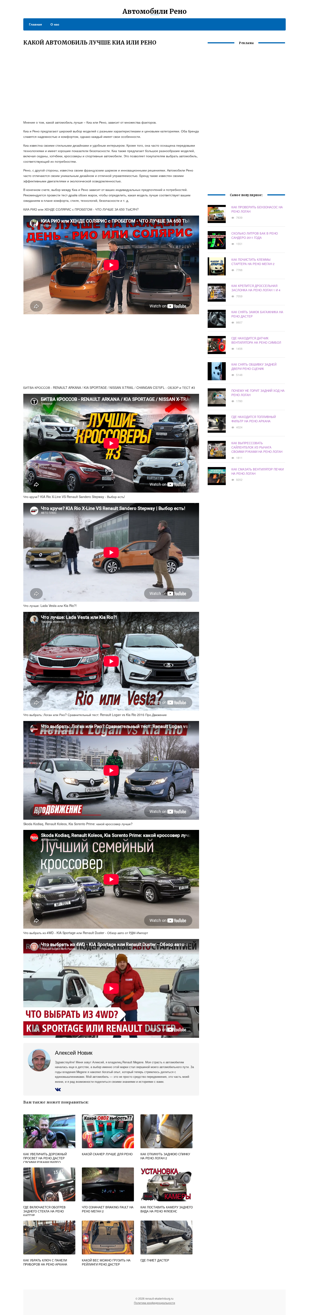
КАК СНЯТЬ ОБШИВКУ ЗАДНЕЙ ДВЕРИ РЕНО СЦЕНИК (253, 366)
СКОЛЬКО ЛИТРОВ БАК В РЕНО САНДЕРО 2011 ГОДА (254, 235)
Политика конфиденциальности (154, 1303)
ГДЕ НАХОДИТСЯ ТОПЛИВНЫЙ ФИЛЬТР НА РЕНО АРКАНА (253, 419)
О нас (54, 24)
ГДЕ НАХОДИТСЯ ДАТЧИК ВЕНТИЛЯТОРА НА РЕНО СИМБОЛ (256, 340)
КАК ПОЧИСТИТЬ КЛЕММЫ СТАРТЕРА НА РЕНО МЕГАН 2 (252, 261)
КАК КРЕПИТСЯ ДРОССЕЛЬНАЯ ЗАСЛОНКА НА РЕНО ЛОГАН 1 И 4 (255, 288)
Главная (35, 24)
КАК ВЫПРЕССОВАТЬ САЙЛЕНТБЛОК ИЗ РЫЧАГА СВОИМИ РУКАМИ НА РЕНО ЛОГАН (256, 447)
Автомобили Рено (154, 11)
